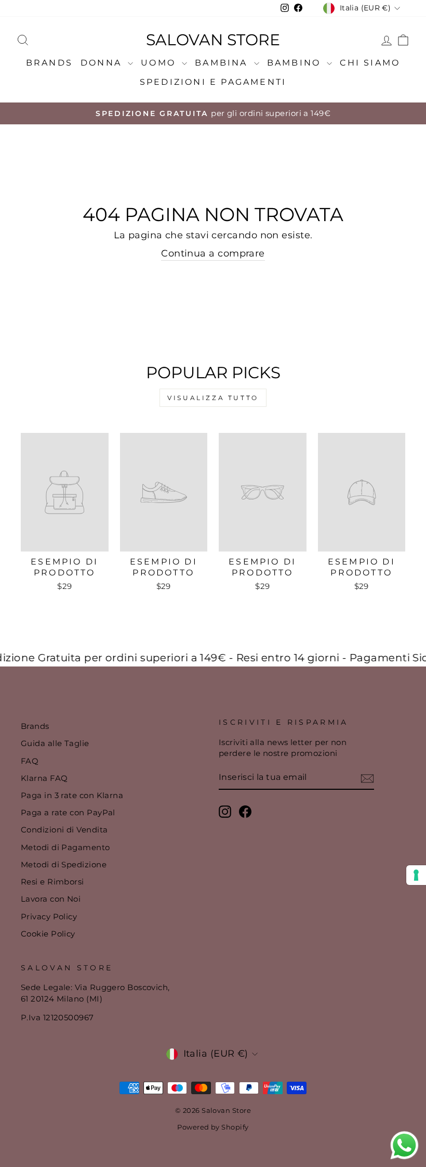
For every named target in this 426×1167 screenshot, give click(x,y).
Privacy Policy (49, 916)
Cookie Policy (48, 934)
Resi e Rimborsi (52, 882)
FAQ (29, 761)
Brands (49, 63)
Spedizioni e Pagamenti (213, 82)
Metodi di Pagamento (65, 847)
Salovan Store (213, 40)
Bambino (296, 63)
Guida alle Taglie (55, 743)
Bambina (223, 63)
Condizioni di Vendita (64, 830)
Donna (103, 63)
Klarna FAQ (44, 778)
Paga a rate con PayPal (68, 812)
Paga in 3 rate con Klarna (72, 795)
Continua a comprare (213, 253)
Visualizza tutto (213, 398)
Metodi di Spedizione (63, 864)
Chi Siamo (370, 63)
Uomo (160, 63)
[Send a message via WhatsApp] (404, 1145)
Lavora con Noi (51, 899)
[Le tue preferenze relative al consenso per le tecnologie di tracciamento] (416, 875)
